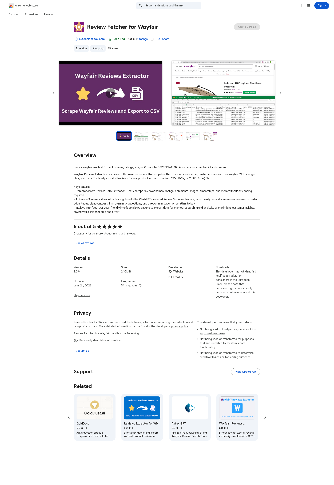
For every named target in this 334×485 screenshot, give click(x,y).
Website (178, 271)
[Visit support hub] (245, 371)
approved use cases (212, 333)
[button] (308, 5)
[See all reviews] (85, 243)
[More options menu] (301, 5)
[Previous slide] (53, 93)
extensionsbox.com (92, 39)
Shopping (98, 48)
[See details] (83, 351)
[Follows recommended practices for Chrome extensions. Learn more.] (110, 39)
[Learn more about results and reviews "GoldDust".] (85, 428)
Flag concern (82, 295)
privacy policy (179, 326)
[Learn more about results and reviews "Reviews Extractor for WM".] (133, 428)
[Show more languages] (140, 285)
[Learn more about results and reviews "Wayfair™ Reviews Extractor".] (228, 428)
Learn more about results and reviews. (112, 233)
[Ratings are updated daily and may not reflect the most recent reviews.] (152, 39)
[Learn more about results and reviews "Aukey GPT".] (181, 428)
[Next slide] (280, 93)
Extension (81, 48)
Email (176, 277)
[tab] (14, 14)
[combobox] (173, 5)
